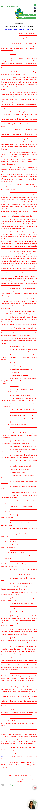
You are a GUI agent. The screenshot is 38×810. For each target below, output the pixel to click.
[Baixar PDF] (34, 787)
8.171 (2, 756)
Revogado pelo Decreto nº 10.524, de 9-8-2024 (17, 29)
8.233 (24, 756)
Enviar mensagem (28, 18)
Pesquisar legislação (28, 15)
